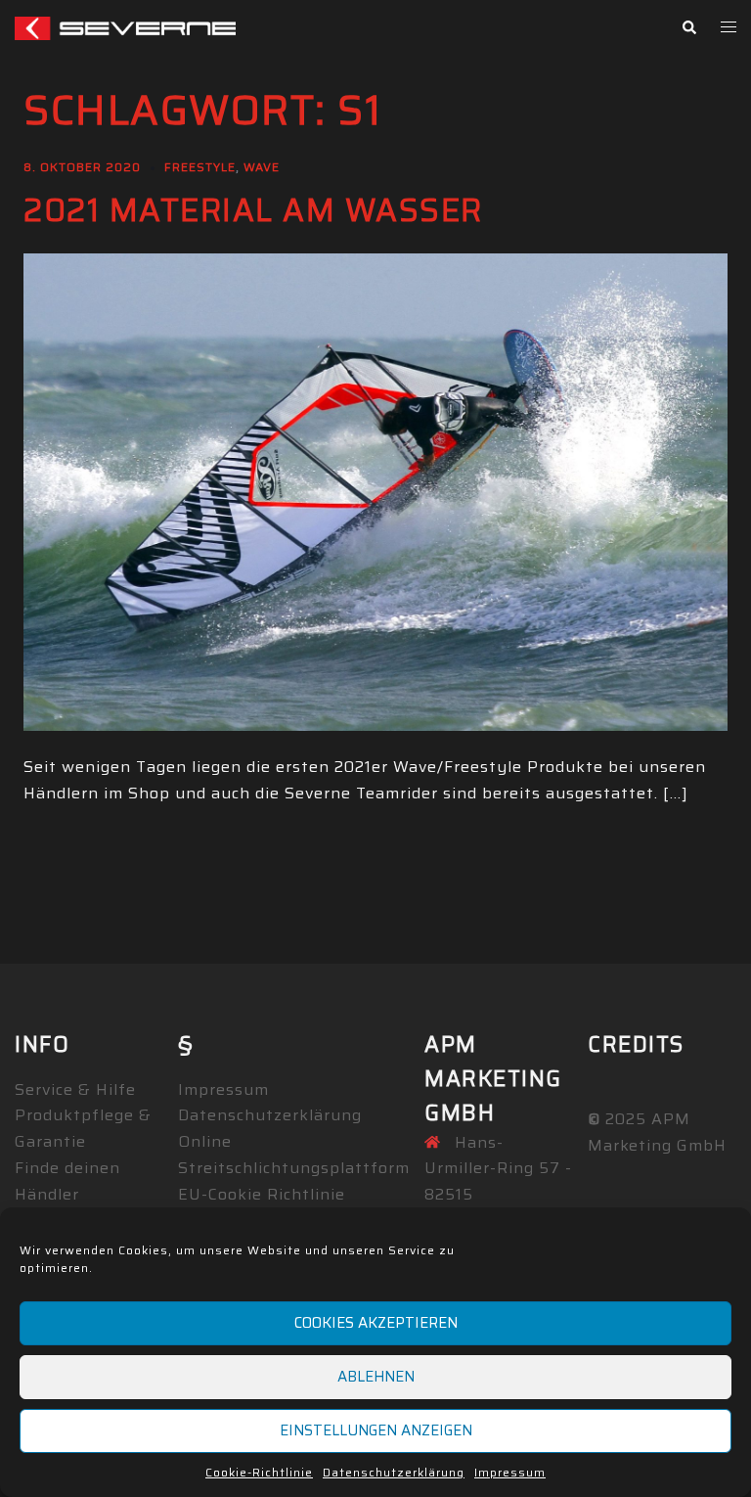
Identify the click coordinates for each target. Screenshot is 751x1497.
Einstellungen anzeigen (376, 1430)
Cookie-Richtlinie (259, 1472)
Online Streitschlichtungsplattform (294, 1154)
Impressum (510, 1472)
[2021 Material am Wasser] (375, 490)
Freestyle (200, 167)
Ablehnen (376, 1376)
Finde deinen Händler (67, 1181)
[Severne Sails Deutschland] (125, 27)
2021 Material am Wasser (253, 210)
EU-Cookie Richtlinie (261, 1194)
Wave (261, 167)
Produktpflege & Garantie (83, 1128)
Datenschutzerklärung (393, 1472)
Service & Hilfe (75, 1089)
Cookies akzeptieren (376, 1323)
